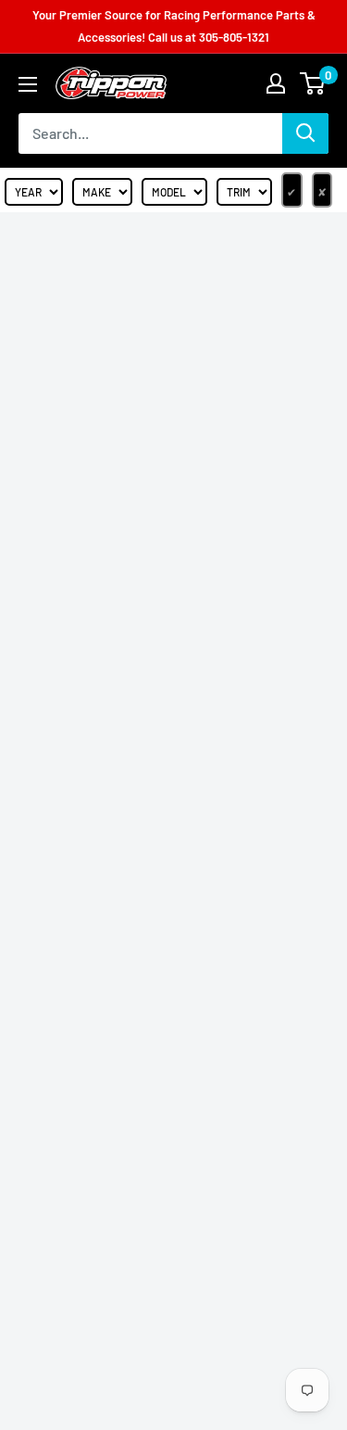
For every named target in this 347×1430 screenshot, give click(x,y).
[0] (313, 83)
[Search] (305, 133)
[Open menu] (28, 84)
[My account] (275, 83)
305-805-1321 (234, 37)
